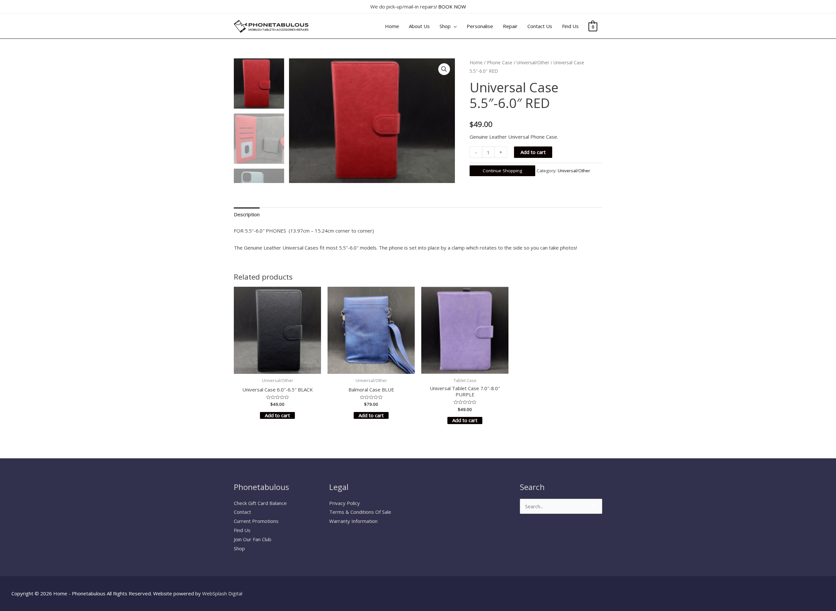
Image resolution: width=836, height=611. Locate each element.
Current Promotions (256, 521)
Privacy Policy (344, 503)
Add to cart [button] (277, 415)
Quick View (277, 368)
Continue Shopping (502, 171)
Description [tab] (247, 214)
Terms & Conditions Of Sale (360, 512)
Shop (239, 548)
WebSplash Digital (222, 593)
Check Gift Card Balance (260, 503)
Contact (242, 512)
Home (476, 62)
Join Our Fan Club (252, 539)
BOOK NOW (452, 6)
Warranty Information (353, 521)
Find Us (242, 530)
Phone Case (499, 62)
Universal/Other (533, 62)
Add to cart (533, 152)
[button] (444, 69)
